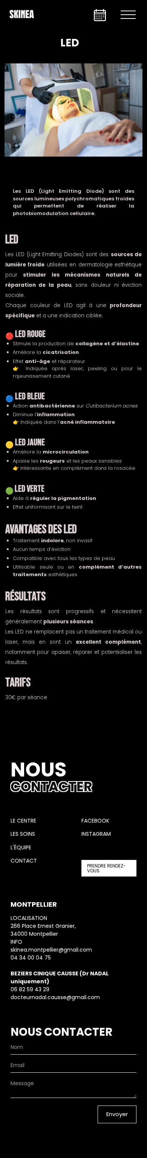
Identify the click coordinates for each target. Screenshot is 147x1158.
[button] (128, 15)
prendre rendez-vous (106, 868)
